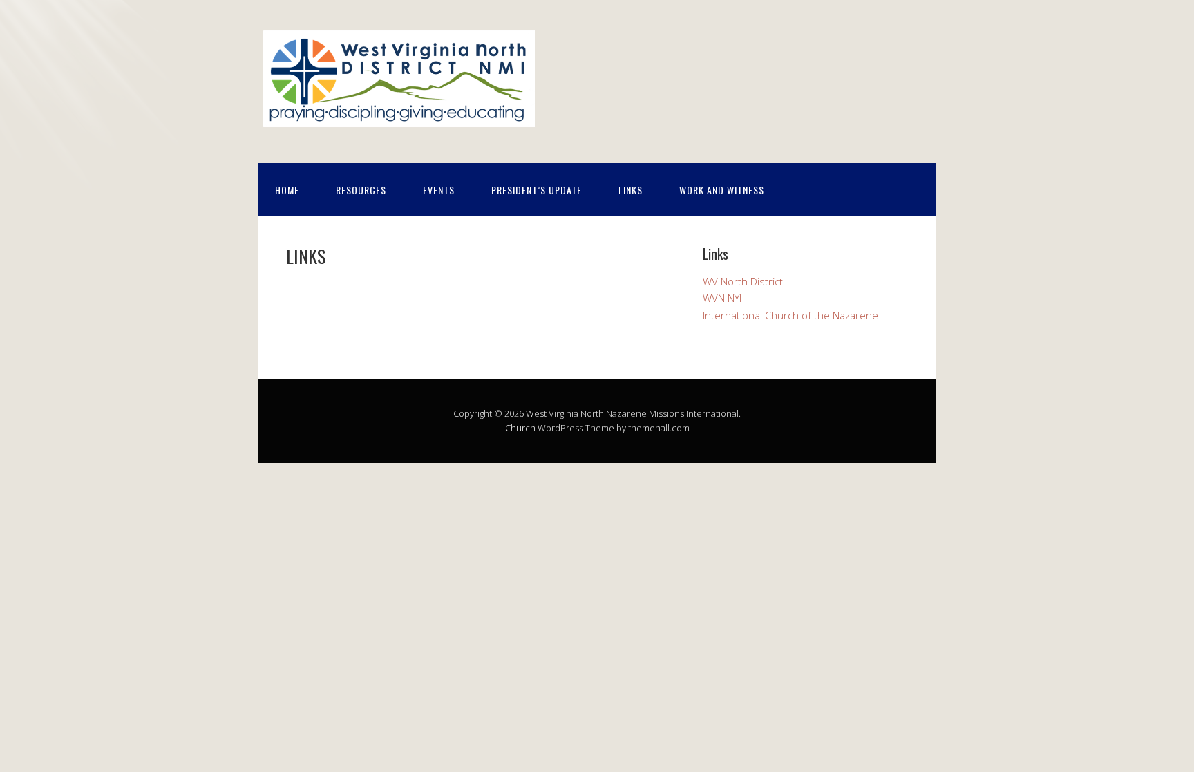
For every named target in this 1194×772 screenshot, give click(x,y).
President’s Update (536, 189)
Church (520, 428)
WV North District (743, 281)
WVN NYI (722, 298)
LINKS (630, 189)
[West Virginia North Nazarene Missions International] (396, 120)
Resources (361, 189)
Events (439, 189)
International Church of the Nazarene (790, 315)
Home (287, 189)
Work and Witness (721, 189)
